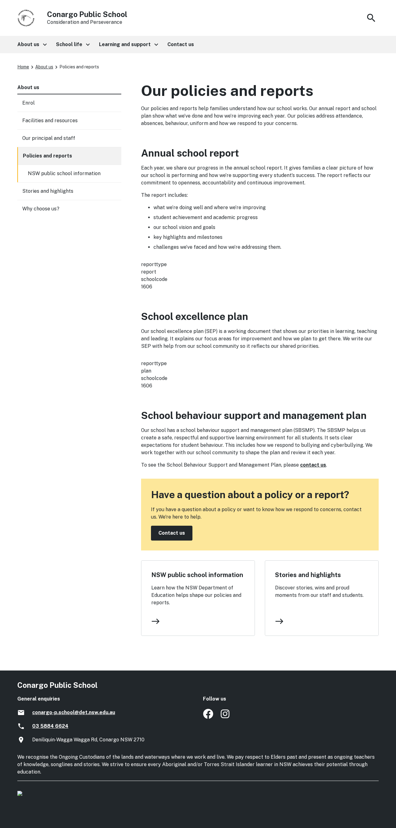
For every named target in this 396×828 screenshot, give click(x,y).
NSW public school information (197, 575)
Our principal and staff (48, 138)
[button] (31, 44)
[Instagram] (226, 717)
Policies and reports (47, 156)
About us (44, 66)
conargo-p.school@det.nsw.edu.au (73, 712)
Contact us (171, 533)
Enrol (28, 103)
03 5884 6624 (50, 726)
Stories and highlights (308, 575)
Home (23, 66)
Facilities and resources (50, 120)
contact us (313, 465)
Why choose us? (40, 209)
